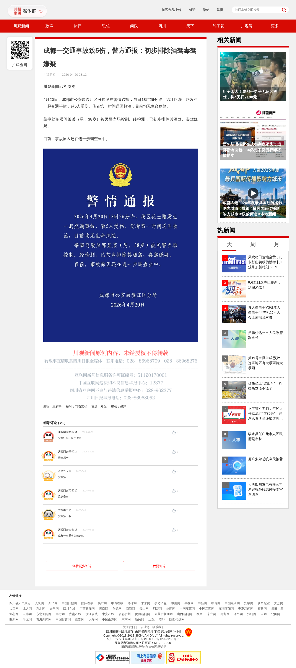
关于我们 (129, 627)
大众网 (278, 603)
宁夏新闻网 (245, 608)
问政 (134, 26)
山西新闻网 (184, 614)
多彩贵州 (125, 614)
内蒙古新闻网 (164, 614)
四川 (162, 26)
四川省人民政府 (20, 603)
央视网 (189, 603)
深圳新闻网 (226, 608)
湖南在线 (75, 614)
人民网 (39, 603)
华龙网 (117, 608)
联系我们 (158, 627)
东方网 (211, 614)
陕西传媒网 (176, 619)
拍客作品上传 (171, 9)
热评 (77, 26)
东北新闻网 (43, 614)
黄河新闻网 (142, 614)
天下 (190, 26)
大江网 (13, 608)
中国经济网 (232, 603)
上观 (151, 619)
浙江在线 (92, 614)
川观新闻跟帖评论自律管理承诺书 (143, 646)
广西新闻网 (87, 608)
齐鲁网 (262, 608)
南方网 (60, 614)
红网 (200, 614)
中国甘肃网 (63, 619)
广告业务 (144, 627)
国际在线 (87, 603)
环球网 (132, 603)
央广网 (102, 603)
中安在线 (108, 614)
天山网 (143, 608)
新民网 (139, 619)
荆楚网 (157, 608)
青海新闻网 (43, 619)
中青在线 (117, 603)
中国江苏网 (187, 608)
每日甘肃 (277, 608)
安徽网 (248, 603)
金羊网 (54, 608)
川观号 (246, 26)
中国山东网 (109, 619)
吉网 (264, 614)
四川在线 (69, 608)
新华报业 (264, 603)
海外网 (238, 614)
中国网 (175, 603)
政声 (49, 26)
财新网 (13, 619)
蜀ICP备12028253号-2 (163, 639)
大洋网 (93, 619)
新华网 (52, 603)
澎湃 (162, 619)
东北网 (40, 608)
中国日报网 (69, 603)
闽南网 (103, 608)
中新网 (202, 603)
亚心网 (13, 614)
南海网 (130, 608)
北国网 (275, 614)
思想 (106, 26)
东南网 (126, 619)
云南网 (27, 614)
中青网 (215, 603)
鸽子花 (218, 26)
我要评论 (159, 566)
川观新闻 (21, 26)
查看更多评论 (82, 566)
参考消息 (161, 603)
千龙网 (27, 619)
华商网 (170, 608)
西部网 (79, 619)
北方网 (27, 608)
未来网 (145, 603)
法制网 (251, 614)
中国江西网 (206, 608)
